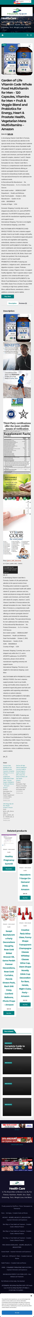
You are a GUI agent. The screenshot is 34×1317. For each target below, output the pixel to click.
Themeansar (17, 1208)
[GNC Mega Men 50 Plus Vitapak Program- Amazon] (9, 812)
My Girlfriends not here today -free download (13, 1281)
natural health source (17, 1144)
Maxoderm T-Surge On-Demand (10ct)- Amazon (25, 882)
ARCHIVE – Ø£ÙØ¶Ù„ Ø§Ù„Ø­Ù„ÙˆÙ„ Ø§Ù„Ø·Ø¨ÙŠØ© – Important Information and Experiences (17, 1219)
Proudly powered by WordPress (10, 1206)
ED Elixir (17, 1129)
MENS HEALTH (8, 1043)
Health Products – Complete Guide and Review (13, 1263)
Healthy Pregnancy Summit (9, 860)
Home (2, 1213)
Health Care (8, 18)
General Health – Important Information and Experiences (16, 1251)
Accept (17, 1312)
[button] (31, 1295)
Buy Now (8, 296)
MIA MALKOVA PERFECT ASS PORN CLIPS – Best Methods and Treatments (17, 1275)
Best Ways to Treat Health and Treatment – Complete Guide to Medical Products (17, 1225)
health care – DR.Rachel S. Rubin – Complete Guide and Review (17, 1257)
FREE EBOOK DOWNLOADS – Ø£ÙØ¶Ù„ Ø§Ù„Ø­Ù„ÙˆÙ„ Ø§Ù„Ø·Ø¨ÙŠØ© (17, 1246)
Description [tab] (13, 303)
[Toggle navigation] (31, 35)
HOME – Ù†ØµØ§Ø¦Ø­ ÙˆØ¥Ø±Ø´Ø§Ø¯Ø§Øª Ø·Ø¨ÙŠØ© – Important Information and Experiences (17, 1268)
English (21, 1)
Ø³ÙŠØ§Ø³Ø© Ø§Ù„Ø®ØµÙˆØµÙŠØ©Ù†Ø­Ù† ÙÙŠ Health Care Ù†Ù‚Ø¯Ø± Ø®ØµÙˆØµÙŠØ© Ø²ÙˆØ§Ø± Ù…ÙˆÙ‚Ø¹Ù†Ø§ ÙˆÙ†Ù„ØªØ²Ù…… (17, 1288)
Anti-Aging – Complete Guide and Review (17, 1213)
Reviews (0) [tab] (23, 303)
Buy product (9, 869)
